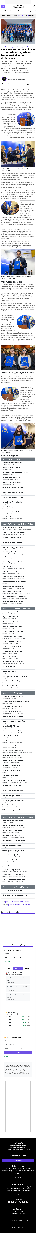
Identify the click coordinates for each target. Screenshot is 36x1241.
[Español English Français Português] (33, 6)
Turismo (20, 11)
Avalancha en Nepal (12, 15)
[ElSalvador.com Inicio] (18, 6)
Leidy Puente (13, 78)
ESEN (27, 901)
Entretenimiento (13, 1224)
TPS (20, 15)
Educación (14, 901)
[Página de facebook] (8, 1203)
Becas (8, 901)
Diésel (27, 968)
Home (3, 47)
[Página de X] (12, 1203)
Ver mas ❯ (18, 1177)
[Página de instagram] (16, 1203)
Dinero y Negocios (17, 1227)
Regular (18, 968)
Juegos (25, 15)
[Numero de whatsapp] (20, 1203)
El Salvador (21, 901)
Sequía (3, 15)
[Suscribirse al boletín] (3, 6)
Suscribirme (18, 1161)
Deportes (23, 1224)
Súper (9, 968)
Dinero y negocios (10, 47)
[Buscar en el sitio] (7, 6)
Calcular (18, 1052)
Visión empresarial (22, 47)
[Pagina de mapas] (30, 6)
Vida (27, 1220)
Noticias (13, 11)
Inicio (6, 11)
